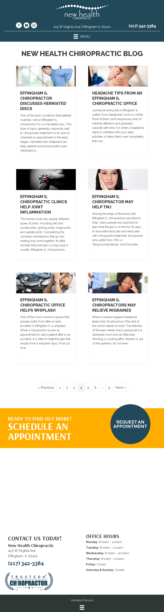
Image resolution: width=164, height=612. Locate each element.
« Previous (46, 387)
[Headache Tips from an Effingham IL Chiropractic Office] (118, 76)
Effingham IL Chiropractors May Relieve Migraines (114, 305)
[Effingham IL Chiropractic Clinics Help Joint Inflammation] (46, 179)
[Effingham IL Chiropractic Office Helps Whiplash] (46, 283)
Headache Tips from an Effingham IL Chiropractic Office (117, 98)
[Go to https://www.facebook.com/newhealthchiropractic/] (19, 26)
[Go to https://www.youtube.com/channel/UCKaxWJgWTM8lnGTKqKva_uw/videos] (26, 26)
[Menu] (82, 607)
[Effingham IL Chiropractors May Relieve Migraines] (118, 283)
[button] (130, 424)
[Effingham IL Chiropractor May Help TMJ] (118, 179)
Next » (120, 387)
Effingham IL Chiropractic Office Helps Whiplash (42, 305)
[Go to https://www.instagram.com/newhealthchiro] (34, 26)
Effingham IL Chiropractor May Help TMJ (112, 201)
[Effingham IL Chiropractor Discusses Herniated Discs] (46, 76)
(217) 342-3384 (142, 26)
